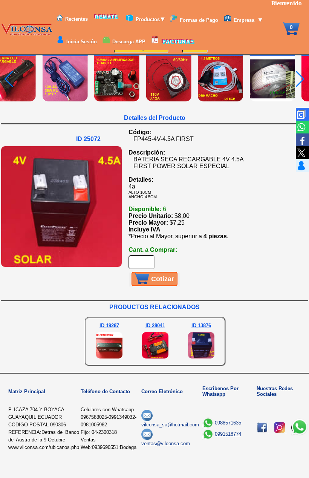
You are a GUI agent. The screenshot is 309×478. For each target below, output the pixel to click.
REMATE (107, 17)
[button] (300, 79)
